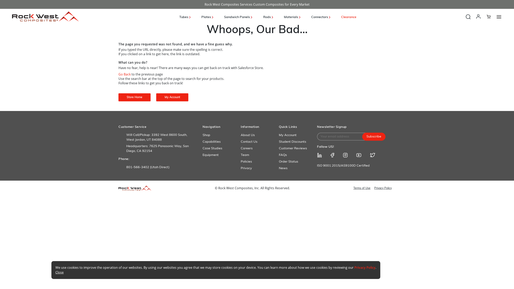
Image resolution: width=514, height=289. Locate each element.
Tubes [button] (184, 17)
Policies (246, 161)
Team (245, 155)
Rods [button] (267, 17)
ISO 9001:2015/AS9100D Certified (343, 165)
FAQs (283, 155)
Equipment (211, 155)
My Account (288, 135)
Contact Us (249, 141)
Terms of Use (361, 188)
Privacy (246, 168)
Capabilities (212, 141)
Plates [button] (206, 17)
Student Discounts (292, 141)
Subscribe (373, 136)
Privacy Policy (383, 188)
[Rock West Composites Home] (45, 20)
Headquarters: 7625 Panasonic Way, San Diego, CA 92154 (157, 149)
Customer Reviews (293, 148)
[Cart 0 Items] (491, 16)
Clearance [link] (348, 17)
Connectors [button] (320, 17)
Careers (247, 148)
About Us (248, 135)
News (283, 168)
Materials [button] (291, 17)
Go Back (125, 74)
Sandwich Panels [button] (237, 17)
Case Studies (212, 148)
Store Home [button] (134, 97)
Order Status (288, 161)
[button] (479, 20)
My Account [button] (172, 97)
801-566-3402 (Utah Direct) (147, 167)
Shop (206, 135)
